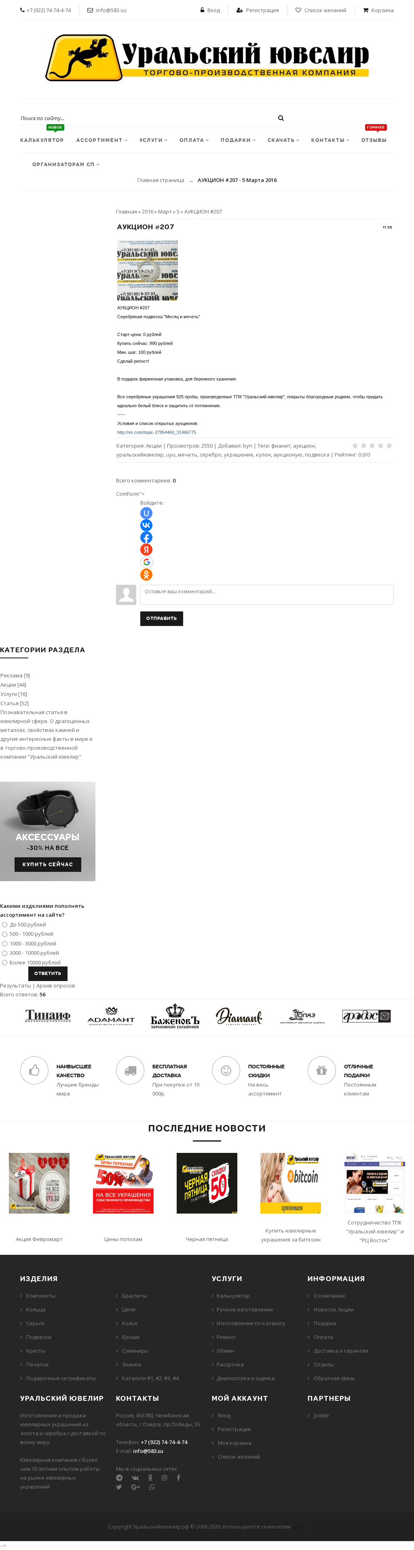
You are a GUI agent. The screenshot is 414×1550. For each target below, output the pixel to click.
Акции (154, 445)
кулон (263, 454)
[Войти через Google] (146, 562)
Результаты (15, 985)
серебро (211, 454)
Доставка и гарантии (341, 1350)
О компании (329, 1295)
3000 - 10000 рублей (34, 952)
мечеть (187, 454)
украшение (238, 454)
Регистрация (262, 10)
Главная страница (160, 180)
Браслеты (134, 1295)
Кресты (35, 1350)
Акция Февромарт (39, 1239)
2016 (147, 211)
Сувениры (135, 1350)
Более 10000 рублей (35, 962)
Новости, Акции (334, 1309)
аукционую (287, 454)
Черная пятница (207, 1239)
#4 (176, 1378)
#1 (150, 1378)
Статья (9, 703)
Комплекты (40, 1295)
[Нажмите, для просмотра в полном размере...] (147, 298)
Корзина (383, 10)
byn (247, 445)
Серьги (35, 1323)
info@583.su (111, 10)
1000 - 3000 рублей (33, 943)
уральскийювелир (140, 454)
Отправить (161, 618)
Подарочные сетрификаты (61, 1378)
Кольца (35, 1309)
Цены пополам (123, 1239)
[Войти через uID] (146, 513)
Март (165, 211)
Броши (130, 1337)
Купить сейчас (48, 864)
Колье (130, 1323)
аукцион (304, 445)
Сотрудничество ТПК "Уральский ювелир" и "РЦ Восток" (375, 1231)
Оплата (323, 1337)
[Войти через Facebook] (146, 537)
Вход (213, 10)
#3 (167, 1378)
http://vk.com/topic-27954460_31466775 (156, 432)
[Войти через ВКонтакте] (146, 525)
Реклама (11, 675)
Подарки (325, 1323)
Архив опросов (55, 985)
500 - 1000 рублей (31, 933)
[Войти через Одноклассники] (146, 575)
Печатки (37, 1364)
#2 (159, 1378)
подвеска (317, 454)
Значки (131, 1364)
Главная (126, 211)
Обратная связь (334, 1378)
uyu (170, 454)
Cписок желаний (239, 1456)
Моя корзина (234, 1442)
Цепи (128, 1309)
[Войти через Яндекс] (146, 549)
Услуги (8, 694)
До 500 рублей (28, 924)
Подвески (38, 1337)
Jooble (321, 1415)
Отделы (324, 1364)
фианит (281, 445)
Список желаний (325, 10)
